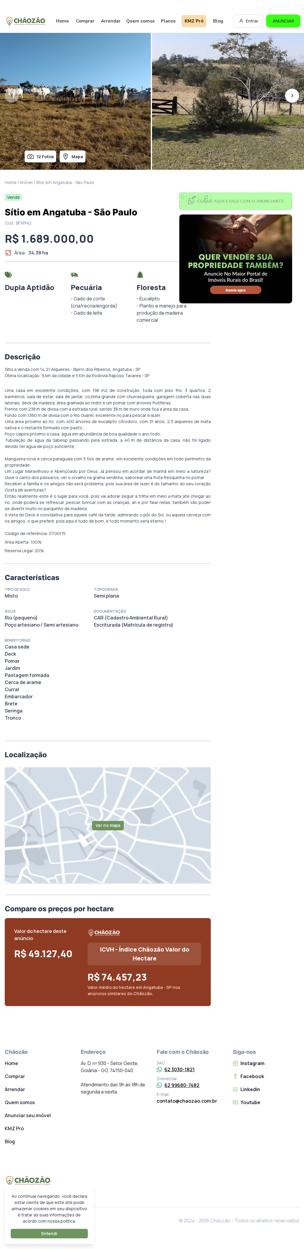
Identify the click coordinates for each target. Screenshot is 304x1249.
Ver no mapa (108, 825)
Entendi (49, 1233)
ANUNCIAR (283, 21)
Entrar (252, 21)
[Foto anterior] (12, 96)
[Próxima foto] (292, 96)
